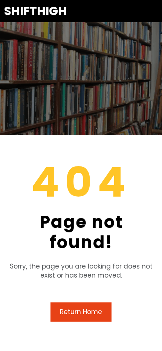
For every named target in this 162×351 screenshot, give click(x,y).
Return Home (81, 311)
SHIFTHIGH (35, 11)
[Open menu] (153, 11)
